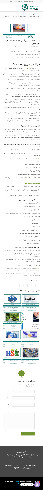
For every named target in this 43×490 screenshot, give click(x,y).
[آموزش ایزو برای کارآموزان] (12, 338)
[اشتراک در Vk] (13, 285)
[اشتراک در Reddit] (9, 285)
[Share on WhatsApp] (30, 285)
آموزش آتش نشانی (30, 268)
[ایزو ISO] (12, 303)
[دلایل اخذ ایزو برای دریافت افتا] (30, 303)
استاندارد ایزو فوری (36, 271)
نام (8, 391)
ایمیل (8, 398)
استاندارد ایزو (10, 268)
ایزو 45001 (32, 273)
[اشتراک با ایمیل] (5, 285)
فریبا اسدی (17, 46)
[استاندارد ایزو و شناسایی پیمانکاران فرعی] (30, 338)
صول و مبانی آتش (26, 68)
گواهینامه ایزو (24, 275)
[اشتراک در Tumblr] (17, 285)
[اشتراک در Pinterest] (25, 285)
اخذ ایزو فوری (16, 268)
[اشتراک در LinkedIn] (21, 285)
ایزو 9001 (26, 273)
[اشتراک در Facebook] (38, 285)
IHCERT (17, 481)
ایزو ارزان (22, 273)
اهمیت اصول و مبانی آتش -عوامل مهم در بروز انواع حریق (19, 271)
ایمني (27, 144)
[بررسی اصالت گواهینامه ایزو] (30, 321)
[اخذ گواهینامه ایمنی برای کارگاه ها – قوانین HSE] (12, 356)
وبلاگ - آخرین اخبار (33, 14)
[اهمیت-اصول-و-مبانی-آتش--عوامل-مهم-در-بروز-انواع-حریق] (19, 31)
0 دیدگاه (31, 46)
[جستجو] (9, 7)
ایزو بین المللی (16, 273)
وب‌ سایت (7, 404)
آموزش (24, 46)
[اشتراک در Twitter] (34, 285)
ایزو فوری (10, 273)
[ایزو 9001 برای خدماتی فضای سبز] (12, 321)
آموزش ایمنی (23, 268)
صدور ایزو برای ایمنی (32, 275)
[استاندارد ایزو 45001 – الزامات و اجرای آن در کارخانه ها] (30, 356)
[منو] (5, 7)
